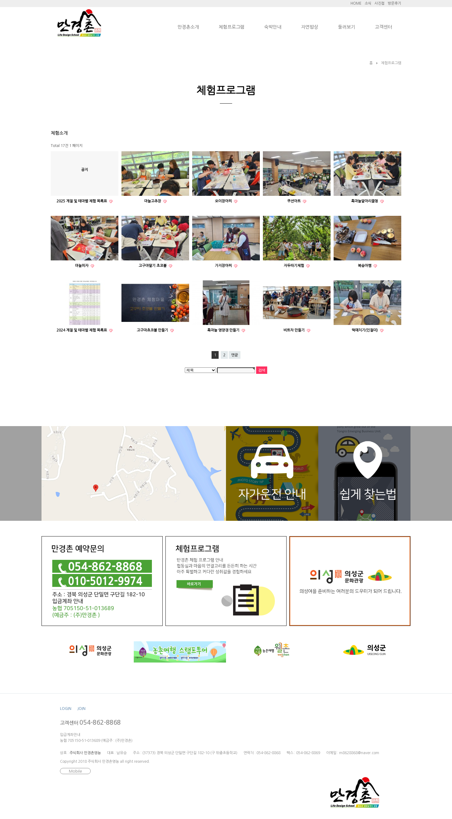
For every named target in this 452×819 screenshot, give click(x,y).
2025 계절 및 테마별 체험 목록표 (82, 201)
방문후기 (394, 3)
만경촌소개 (188, 27)
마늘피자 (82, 265)
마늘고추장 (153, 201)
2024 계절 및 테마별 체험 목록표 (82, 330)
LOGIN (65, 708)
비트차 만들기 (294, 330)
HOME (356, 3)
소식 (368, 3)
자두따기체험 (294, 265)
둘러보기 (346, 27)
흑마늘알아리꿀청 (365, 201)
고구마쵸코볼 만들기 (153, 330)
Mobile (75, 771)
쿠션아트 (294, 201)
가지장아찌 (224, 265)
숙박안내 (272, 27)
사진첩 (380, 3)
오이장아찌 (224, 201)
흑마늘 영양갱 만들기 (223, 330)
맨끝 (234, 355)
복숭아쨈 (365, 265)
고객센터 (383, 27)
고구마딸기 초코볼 (153, 265)
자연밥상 (309, 27)
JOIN (81, 708)
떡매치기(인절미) (365, 330)
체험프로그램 (231, 27)
